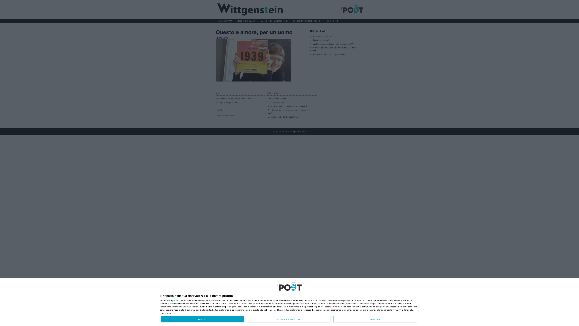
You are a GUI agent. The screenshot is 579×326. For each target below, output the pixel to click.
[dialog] (289, 302)
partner (175, 300)
